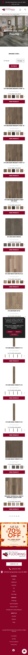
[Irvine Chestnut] (21, 504)
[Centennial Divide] (17, 281)
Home (3, 14)
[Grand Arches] (9, 96)
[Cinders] (21, 356)
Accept (10, 331)
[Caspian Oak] (13, 504)
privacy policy (16, 325)
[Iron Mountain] (13, 96)
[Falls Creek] (14, 78)
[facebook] (13, 650)
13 (18, 516)
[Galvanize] (17, 244)
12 (16, 516)
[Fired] (14, 226)
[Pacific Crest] (21, 96)
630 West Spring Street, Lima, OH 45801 (15, 2)
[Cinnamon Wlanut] (21, 281)
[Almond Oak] (14, 263)
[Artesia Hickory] (14, 486)
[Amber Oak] (9, 281)
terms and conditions (12, 326)
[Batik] (5, 356)
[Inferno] (21, 244)
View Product (14, 101)
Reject (18, 331)
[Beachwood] (9, 356)
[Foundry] (13, 244)
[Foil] (9, 244)
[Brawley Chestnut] (9, 504)
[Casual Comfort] (13, 281)
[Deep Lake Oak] (17, 504)
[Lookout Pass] (17, 96)
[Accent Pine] (14, 301)
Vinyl (11, 14)
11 (14, 516)
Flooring (7, 14)
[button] (14, 564)
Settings (14, 334)
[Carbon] (17, 356)
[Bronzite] (13, 356)
